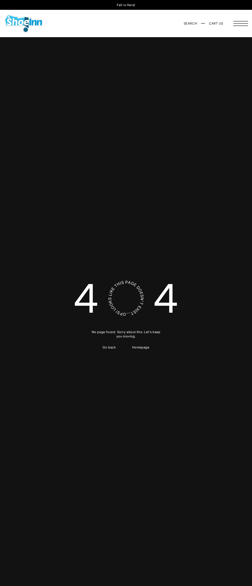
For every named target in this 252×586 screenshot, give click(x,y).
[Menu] (240, 23)
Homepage (140, 347)
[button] (190, 23)
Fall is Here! (126, 5)
